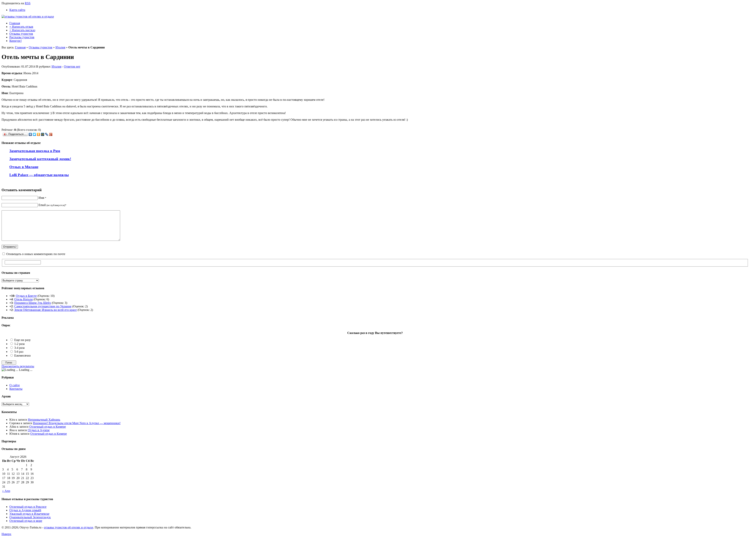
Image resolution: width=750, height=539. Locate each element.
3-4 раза (19, 347)
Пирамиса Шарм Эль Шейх (32, 302)
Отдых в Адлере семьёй (25, 510)
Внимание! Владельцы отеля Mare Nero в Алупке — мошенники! (77, 423)
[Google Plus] (51, 134)
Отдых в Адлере (39, 430)
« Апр (6, 491)
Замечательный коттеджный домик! (40, 159)
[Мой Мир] (43, 134)
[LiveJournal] (47, 134)
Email (52, 205)
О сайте (14, 385)
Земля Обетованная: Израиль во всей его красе (45, 309)
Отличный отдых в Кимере (47, 426)
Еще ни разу (22, 340)
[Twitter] (34, 134)
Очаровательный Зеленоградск (30, 517)
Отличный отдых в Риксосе (27, 506)
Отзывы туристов (21, 33)
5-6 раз (18, 351)
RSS (27, 3)
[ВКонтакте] (30, 134)
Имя (42, 197)
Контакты (15, 388)
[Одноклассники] (39, 134)
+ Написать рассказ (22, 30)
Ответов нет (72, 66)
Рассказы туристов (21, 37)
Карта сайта (17, 10)
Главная (14, 23)
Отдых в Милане (23, 167)
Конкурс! (15, 40)
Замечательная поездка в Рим (34, 151)
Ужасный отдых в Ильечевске (29, 513)
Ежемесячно (22, 355)
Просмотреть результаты (18, 366)
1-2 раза (19, 343)
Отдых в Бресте (26, 295)
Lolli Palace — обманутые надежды (39, 175)
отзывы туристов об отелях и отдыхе (68, 527)
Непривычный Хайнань (44, 419)
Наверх (6, 534)
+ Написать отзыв (21, 26)
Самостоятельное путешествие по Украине (42, 306)
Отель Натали (23, 299)
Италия (60, 47)
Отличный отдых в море (25, 520)
